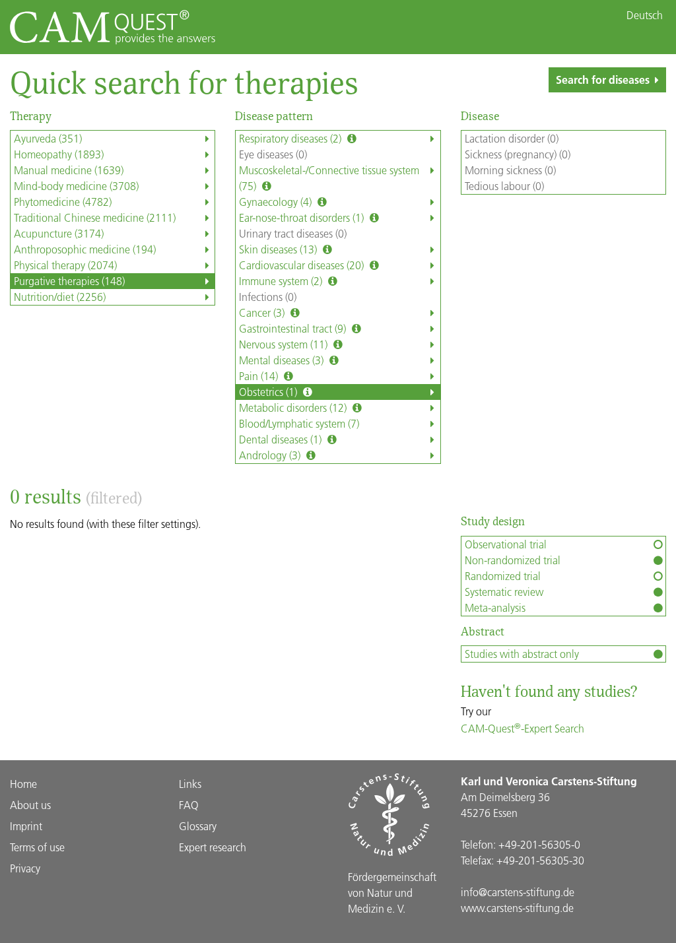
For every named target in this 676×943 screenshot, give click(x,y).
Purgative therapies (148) (69, 281)
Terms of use (37, 847)
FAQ (189, 805)
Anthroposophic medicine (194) (85, 249)
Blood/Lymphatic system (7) (299, 423)
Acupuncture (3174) (59, 233)
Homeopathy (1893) (59, 154)
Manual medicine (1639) (68, 170)
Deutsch (644, 15)
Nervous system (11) (284, 344)
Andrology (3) (271, 455)
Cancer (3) (263, 312)
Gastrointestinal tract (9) (294, 328)
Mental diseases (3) (282, 360)
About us (30, 805)
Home (23, 784)
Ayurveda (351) (48, 138)
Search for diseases (603, 79)
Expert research (212, 847)
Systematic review (504, 592)
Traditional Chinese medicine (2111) (95, 217)
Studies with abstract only (522, 654)
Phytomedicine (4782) (63, 202)
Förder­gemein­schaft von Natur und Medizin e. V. (392, 892)
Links (190, 784)
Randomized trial (503, 576)
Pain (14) (260, 376)
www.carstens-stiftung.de (517, 908)
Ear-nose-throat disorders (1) (302, 217)
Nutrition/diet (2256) (60, 297)
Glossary (198, 826)
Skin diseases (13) (279, 249)
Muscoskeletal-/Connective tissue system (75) (329, 178)
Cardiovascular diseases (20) (302, 265)
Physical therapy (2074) (65, 265)
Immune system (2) (282, 281)
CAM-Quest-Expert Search (522, 728)
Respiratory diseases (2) (291, 138)
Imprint (26, 826)
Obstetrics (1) (269, 392)
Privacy (25, 868)
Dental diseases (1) (281, 439)
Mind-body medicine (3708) (76, 186)
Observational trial (506, 544)
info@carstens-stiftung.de (517, 892)
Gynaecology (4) (276, 202)
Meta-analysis (495, 607)
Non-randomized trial (512, 560)
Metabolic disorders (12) (294, 407)
